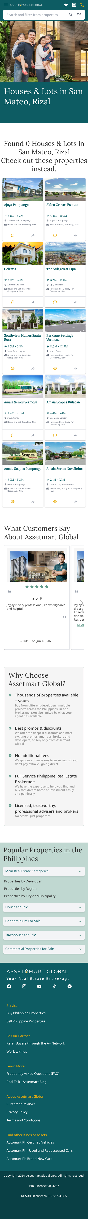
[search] (71, 15)
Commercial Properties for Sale (29, 948)
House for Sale (16, 907)
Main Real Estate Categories (27, 871)
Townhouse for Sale (20, 935)
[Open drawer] (6, 5)
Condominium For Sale (23, 921)
